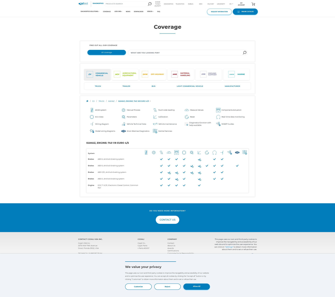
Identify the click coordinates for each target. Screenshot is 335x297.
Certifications (173, 251)
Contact (171, 243)
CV (93, 101)
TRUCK (98, 86)
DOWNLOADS (138, 11)
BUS (153, 86)
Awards (171, 248)
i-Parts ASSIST (143, 248)
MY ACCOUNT (241, 4)
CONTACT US (167, 219)
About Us (171, 246)
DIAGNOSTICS (168, 4)
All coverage (106, 52)
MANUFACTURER (232, 86)
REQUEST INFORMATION (219, 12)
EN (231, 4)
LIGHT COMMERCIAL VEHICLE (190, 86)
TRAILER (126, 86)
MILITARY (211, 4)
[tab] (97, 74)
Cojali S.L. (142, 243)
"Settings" (229, 247)
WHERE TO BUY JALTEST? (158, 4)
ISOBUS (190, 4)
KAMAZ (111, 101)
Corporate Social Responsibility (181, 253)
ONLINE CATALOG (247, 11)
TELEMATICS (180, 4)
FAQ (158, 11)
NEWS (128, 11)
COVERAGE (107, 11)
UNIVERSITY (221, 4)
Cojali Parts (142, 246)
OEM (200, 4)
